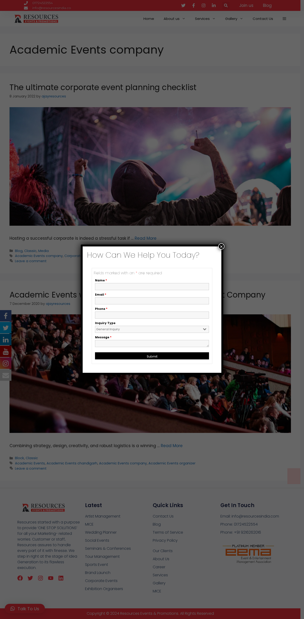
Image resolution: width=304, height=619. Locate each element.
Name (101, 280)
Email (100, 294)
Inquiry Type (105, 323)
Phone (101, 309)
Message (103, 337)
